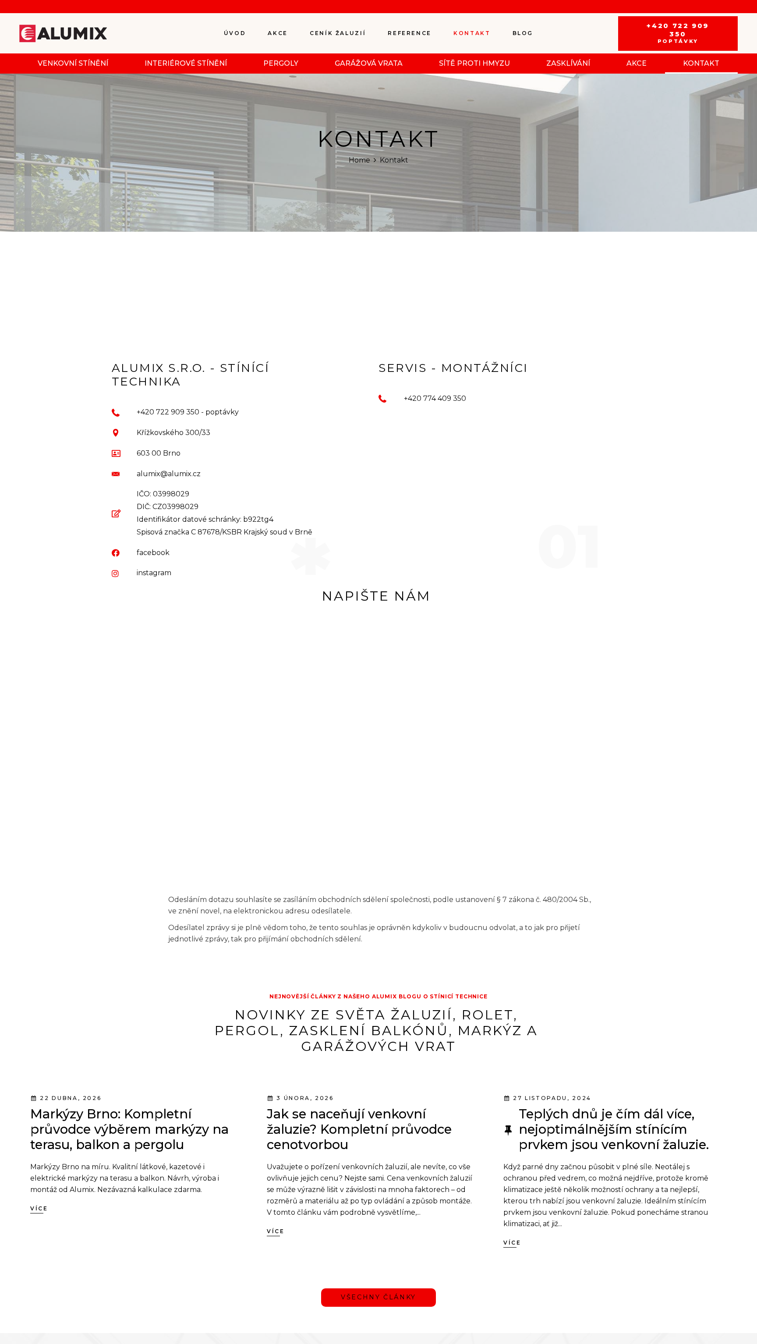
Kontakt (701, 63)
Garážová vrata (369, 63)
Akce (636, 63)
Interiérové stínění (186, 63)
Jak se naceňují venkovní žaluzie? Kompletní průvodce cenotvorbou (359, 1172)
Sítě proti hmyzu (474, 63)
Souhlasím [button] (428, 1313)
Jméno (270, 608)
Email (266, 659)
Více (39, 1251)
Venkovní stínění (73, 63)
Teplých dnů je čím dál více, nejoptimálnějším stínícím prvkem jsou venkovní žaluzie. (614, 1172)
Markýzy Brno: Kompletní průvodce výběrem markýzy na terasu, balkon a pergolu (129, 1172)
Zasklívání (568, 63)
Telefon (267, 709)
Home (359, 160)
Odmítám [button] (482, 1313)
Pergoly (280, 63)
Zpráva (263, 760)
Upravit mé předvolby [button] (560, 1313)
